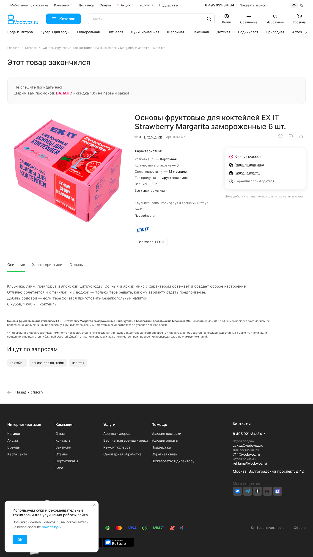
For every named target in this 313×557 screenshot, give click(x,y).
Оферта (299, 527)
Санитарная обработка (122, 454)
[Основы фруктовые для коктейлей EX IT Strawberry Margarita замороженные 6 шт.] (67, 172)
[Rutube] (267, 491)
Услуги (109, 424)
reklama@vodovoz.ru (250, 463)
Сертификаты (66, 461)
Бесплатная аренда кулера (125, 440)
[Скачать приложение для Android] (118, 542)
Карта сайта (17, 454)
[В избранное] (280, 136)
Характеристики (47, 264)
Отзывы (76, 264)
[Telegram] (247, 491)
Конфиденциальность (268, 527)
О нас (60, 433)
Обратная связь (164, 454)
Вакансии (63, 447)
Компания (64, 424)
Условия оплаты (164, 440)
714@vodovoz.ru (246, 454)
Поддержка (161, 447)
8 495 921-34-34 (219, 5)
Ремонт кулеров (116, 447)
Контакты (63, 440)
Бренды (13, 447)
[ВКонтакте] (237, 491)
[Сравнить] (291, 136)
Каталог (14, 433)
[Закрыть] (94, 505)
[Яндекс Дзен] (257, 491)
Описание (16, 264)
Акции (12, 440)
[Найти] (209, 19)
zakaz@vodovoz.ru (248, 445)
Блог (59, 468)
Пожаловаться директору (172, 461)
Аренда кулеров (116, 433)
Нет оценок (153, 137)
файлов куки (51, 527)
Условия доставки (166, 433)
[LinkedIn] (277, 491)
